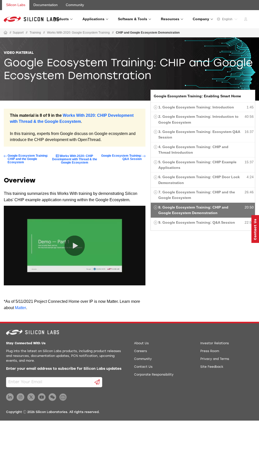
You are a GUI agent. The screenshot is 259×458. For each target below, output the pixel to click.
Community (75, 5)
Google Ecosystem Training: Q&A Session (121, 157)
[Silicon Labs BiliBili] (63, 397)
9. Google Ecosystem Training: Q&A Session (196, 222)
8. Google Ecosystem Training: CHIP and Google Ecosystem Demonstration (193, 210)
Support (18, 32)
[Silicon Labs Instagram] (20, 397)
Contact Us (143, 367)
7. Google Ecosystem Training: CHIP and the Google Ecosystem (196, 195)
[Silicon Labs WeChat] (52, 397)
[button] (255, 229)
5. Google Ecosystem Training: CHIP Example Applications (197, 165)
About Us (141, 343)
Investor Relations (214, 343)
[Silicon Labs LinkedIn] (10, 397)
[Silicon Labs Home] (5, 33)
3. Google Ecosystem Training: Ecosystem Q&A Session (199, 134)
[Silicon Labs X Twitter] (31, 397)
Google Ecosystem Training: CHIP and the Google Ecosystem (28, 159)
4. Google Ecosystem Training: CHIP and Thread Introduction (193, 149)
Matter (20, 308)
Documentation (45, 5)
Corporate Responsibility (154, 374)
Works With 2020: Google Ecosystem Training (78, 32)
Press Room (209, 351)
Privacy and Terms (214, 359)
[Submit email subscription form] (97, 382)
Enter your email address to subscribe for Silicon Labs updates (63, 369)
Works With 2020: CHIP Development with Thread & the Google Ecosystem (74, 159)
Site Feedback (211, 367)
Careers (140, 351)
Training (35, 32)
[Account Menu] (246, 20)
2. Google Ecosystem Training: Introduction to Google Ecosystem (198, 119)
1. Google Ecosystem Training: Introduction (196, 107)
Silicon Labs (15, 5)
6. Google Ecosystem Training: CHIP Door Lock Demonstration (199, 180)
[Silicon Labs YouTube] (42, 397)
